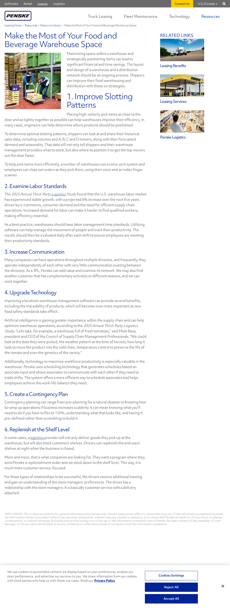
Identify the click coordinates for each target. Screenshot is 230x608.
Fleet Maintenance (140, 16)
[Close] (223, 586)
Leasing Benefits (173, 65)
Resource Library (50, 25)
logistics (37, 437)
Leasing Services (173, 101)
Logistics (59, 4)
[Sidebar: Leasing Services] (193, 85)
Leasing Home (12, 25)
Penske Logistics (173, 137)
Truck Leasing (100, 16)
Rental (28, 4)
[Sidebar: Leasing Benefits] (193, 50)
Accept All (171, 599)
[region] (115, 586)
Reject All (171, 587)
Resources (210, 16)
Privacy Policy (104, 581)
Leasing (43, 4)
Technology (179, 16)
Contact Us (182, 4)
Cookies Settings (171, 575)
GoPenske (11, 4)
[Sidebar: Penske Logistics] (193, 121)
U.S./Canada (206, 4)
